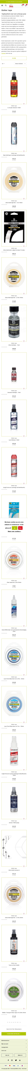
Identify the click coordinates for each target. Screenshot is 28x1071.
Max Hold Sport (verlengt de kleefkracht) (14, 155)
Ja (14, 528)
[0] (25, 5)
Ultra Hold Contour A (14, 870)
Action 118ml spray (14, 822)
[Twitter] (16, 1060)
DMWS (16, 1068)
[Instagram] (12, 1060)
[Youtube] (19, 1060)
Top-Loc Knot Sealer (14, 965)
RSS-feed (24, 1068)
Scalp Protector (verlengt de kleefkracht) (14, 487)
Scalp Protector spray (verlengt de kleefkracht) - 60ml (14, 774)
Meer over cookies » (14, 531)
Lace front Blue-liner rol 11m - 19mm (14, 726)
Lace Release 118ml (14, 440)
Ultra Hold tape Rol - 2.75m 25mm (14, 917)
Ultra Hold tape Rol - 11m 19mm (14, 202)
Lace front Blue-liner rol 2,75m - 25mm (14, 678)
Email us (20, 1055)
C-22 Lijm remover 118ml (14, 107)
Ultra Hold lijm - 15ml (14, 345)
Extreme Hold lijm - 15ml (14, 392)
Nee (20, 528)
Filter (14, 58)
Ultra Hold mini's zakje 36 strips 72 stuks (14, 250)
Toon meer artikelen (13, 1033)
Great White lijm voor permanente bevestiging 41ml (14, 630)
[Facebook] (8, 1060)
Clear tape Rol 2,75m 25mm (14, 582)
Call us (7, 1055)
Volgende (20, 1022)
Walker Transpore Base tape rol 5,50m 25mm (14, 1012)
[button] (2, 5)
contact (3, 53)
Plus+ (20, 1068)
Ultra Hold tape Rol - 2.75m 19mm (14, 297)
